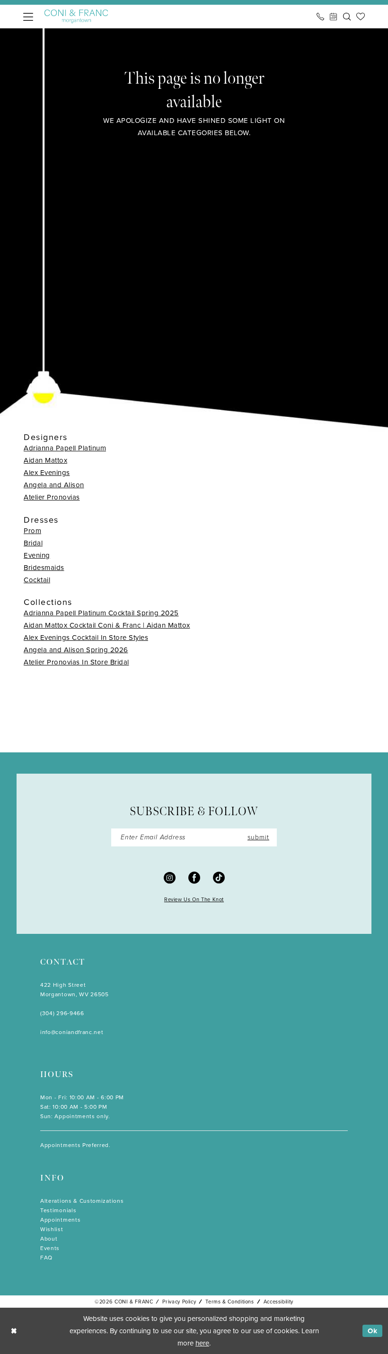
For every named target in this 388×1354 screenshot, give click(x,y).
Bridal (33, 543)
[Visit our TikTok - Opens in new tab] (218, 877)
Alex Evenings (47, 472)
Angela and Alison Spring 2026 (76, 650)
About (48, 1238)
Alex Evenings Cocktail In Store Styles (86, 637)
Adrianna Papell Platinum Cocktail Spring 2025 (101, 613)
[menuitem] (28, 17)
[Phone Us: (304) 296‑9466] (320, 16)
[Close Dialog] (14, 1330)
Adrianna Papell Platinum (65, 448)
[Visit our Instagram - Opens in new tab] (169, 877)
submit (258, 837)
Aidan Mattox (45, 460)
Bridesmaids (44, 567)
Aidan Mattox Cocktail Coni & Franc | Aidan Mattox (107, 625)
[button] (28, 17)
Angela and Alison (54, 485)
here (202, 1343)
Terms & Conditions (229, 1301)
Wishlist (51, 1229)
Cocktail (37, 580)
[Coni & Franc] (76, 16)
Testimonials (58, 1210)
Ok (373, 1331)
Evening (37, 555)
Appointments (60, 1220)
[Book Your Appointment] (333, 16)
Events (50, 1248)
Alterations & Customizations (81, 1201)
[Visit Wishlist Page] (360, 16)
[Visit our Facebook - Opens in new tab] (194, 877)
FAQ (46, 1257)
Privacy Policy (179, 1301)
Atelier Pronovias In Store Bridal (76, 662)
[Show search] (346, 16)
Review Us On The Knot (194, 899)
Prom (32, 531)
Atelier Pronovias (52, 497)
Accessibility (278, 1301)
